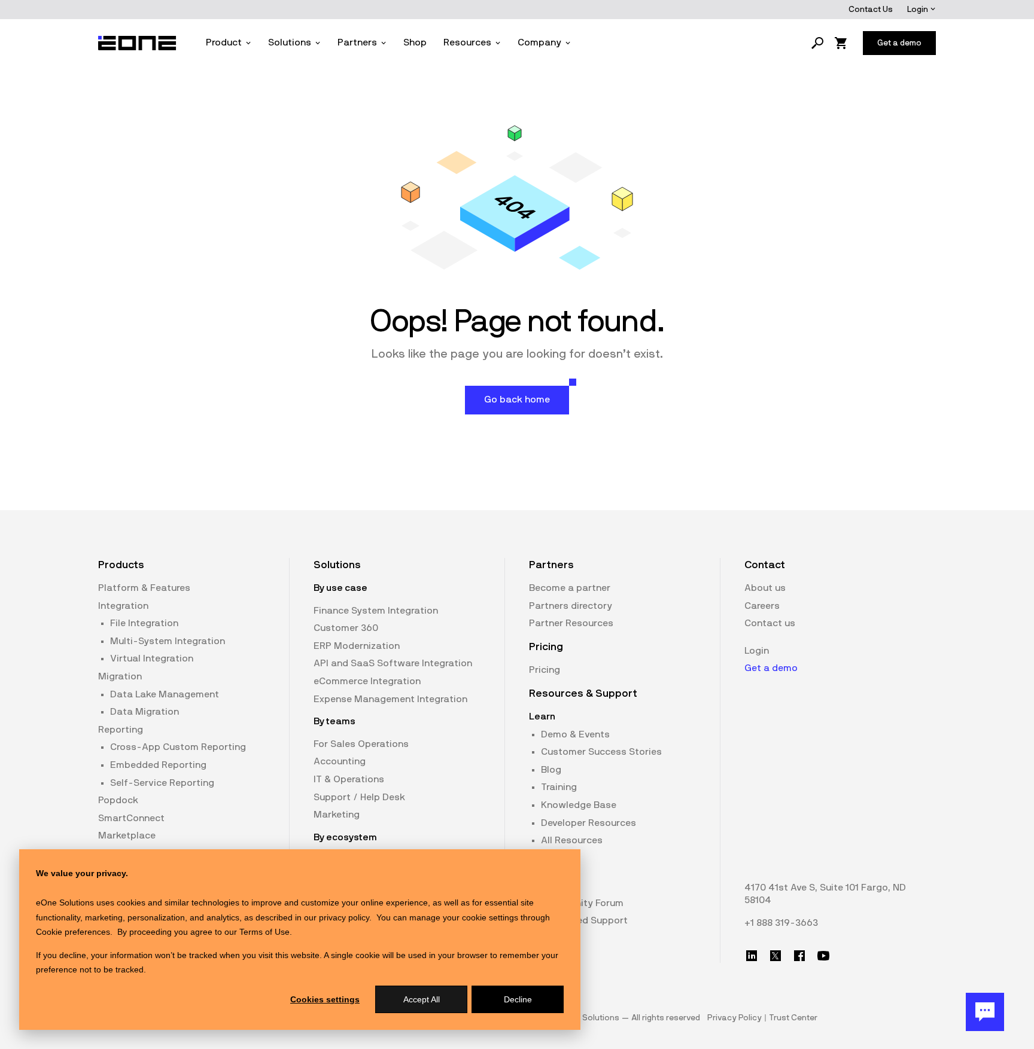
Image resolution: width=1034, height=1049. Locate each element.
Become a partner (569, 588)
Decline (518, 999)
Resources (467, 42)
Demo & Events (575, 734)
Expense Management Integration (390, 699)
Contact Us (871, 9)
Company (539, 42)
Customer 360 (346, 628)
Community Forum (582, 903)
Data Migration (144, 711)
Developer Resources (588, 823)
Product (224, 42)
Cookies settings (325, 999)
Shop (415, 42)
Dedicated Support (584, 920)
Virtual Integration (151, 658)
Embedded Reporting (158, 765)
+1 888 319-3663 (781, 923)
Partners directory (570, 606)
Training (559, 787)
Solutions (289, 42)
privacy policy (344, 917)
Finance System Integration (376, 610)
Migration (120, 676)
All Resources (572, 840)
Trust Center (793, 1018)
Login (918, 9)
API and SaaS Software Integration (393, 663)
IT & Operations (349, 779)
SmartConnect (131, 818)
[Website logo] (137, 43)
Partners (357, 42)
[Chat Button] (985, 1012)
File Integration (144, 623)
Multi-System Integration (167, 641)
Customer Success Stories (601, 752)
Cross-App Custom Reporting (178, 747)
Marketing (337, 814)
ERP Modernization (357, 646)
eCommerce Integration (367, 681)
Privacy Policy (734, 1018)
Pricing (544, 670)
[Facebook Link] (799, 956)
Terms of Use (264, 932)
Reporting (120, 729)
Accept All (421, 999)
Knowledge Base (578, 805)
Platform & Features (144, 588)
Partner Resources (571, 623)
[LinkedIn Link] (751, 956)
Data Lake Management (164, 694)
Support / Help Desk (359, 797)
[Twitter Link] (775, 956)
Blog (551, 769)
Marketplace (127, 835)
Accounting (340, 761)
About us (765, 588)
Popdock (118, 800)
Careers (762, 606)
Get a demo (771, 668)
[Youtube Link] (823, 956)
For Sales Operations (361, 744)
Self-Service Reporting (162, 783)
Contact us (769, 623)
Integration (123, 606)
